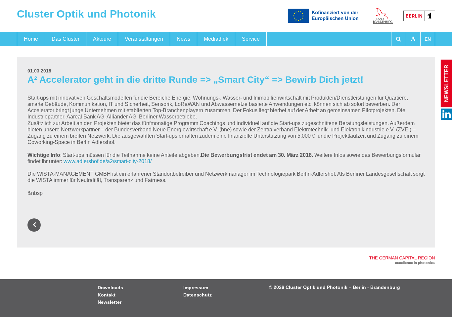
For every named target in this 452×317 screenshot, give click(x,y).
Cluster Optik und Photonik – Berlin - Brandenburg (343, 287)
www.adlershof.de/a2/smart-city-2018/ (108, 161)
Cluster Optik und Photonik (86, 14)
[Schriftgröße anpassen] (413, 39)
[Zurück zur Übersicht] (35, 225)
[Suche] (398, 39)
